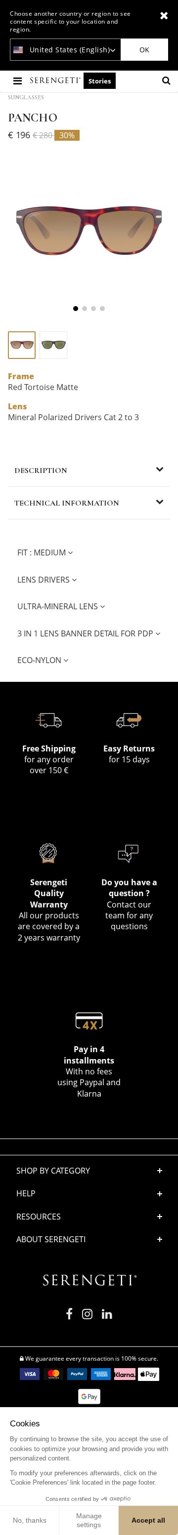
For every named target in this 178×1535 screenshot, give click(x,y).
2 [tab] (84, 308)
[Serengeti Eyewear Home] (56, 81)
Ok (144, 49)
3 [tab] (93, 308)
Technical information (66, 503)
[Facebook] (69, 1318)
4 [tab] (102, 308)
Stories (100, 81)
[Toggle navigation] (18, 81)
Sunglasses (26, 97)
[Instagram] (87, 1318)
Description (40, 470)
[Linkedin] (107, 1318)
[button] (89, 1216)
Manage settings (89, 1520)
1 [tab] (75, 308)
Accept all (148, 1520)
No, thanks (29, 1520)
